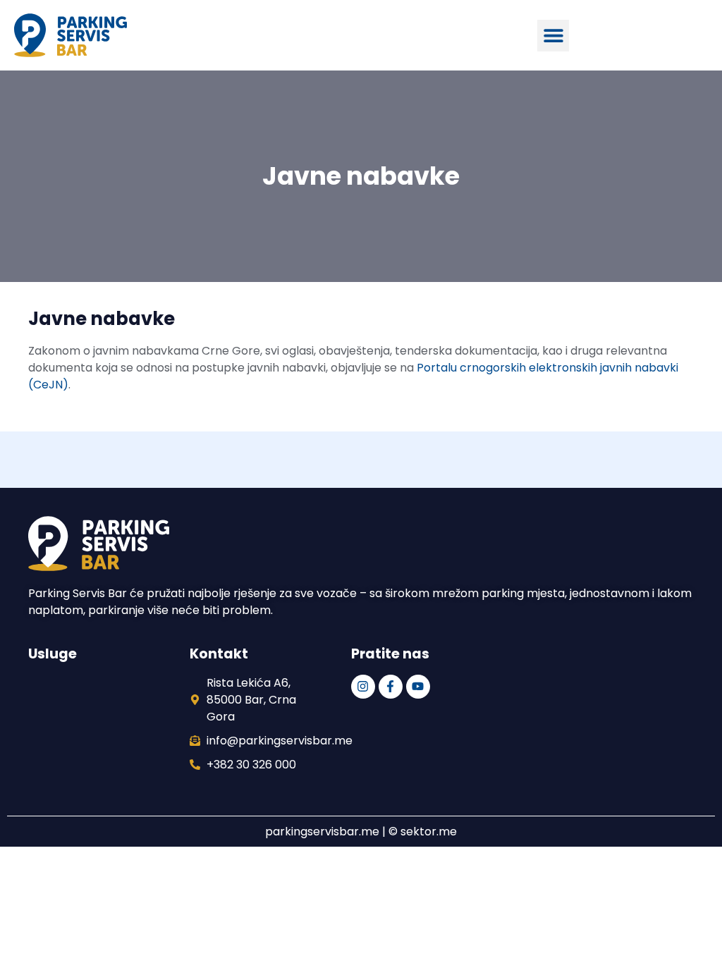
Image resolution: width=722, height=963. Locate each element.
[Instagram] (363, 687)
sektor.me (428, 831)
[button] (553, 35)
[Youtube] (418, 687)
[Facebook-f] (391, 687)
